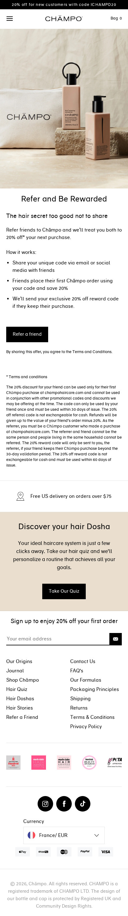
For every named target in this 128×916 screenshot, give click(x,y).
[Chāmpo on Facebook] (64, 804)
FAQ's (76, 671)
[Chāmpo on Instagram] (45, 804)
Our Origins (19, 661)
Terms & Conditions (92, 717)
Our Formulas (85, 680)
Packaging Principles (94, 689)
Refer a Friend (22, 717)
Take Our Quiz (64, 591)
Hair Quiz (16, 689)
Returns (79, 708)
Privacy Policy (86, 726)
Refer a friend (27, 334)
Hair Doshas (20, 698)
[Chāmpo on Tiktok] (82, 804)
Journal (15, 671)
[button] (9, 18)
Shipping (80, 698)
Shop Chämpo (22, 680)
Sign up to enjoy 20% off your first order (64, 621)
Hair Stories (19, 708)
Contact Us (82, 661)
